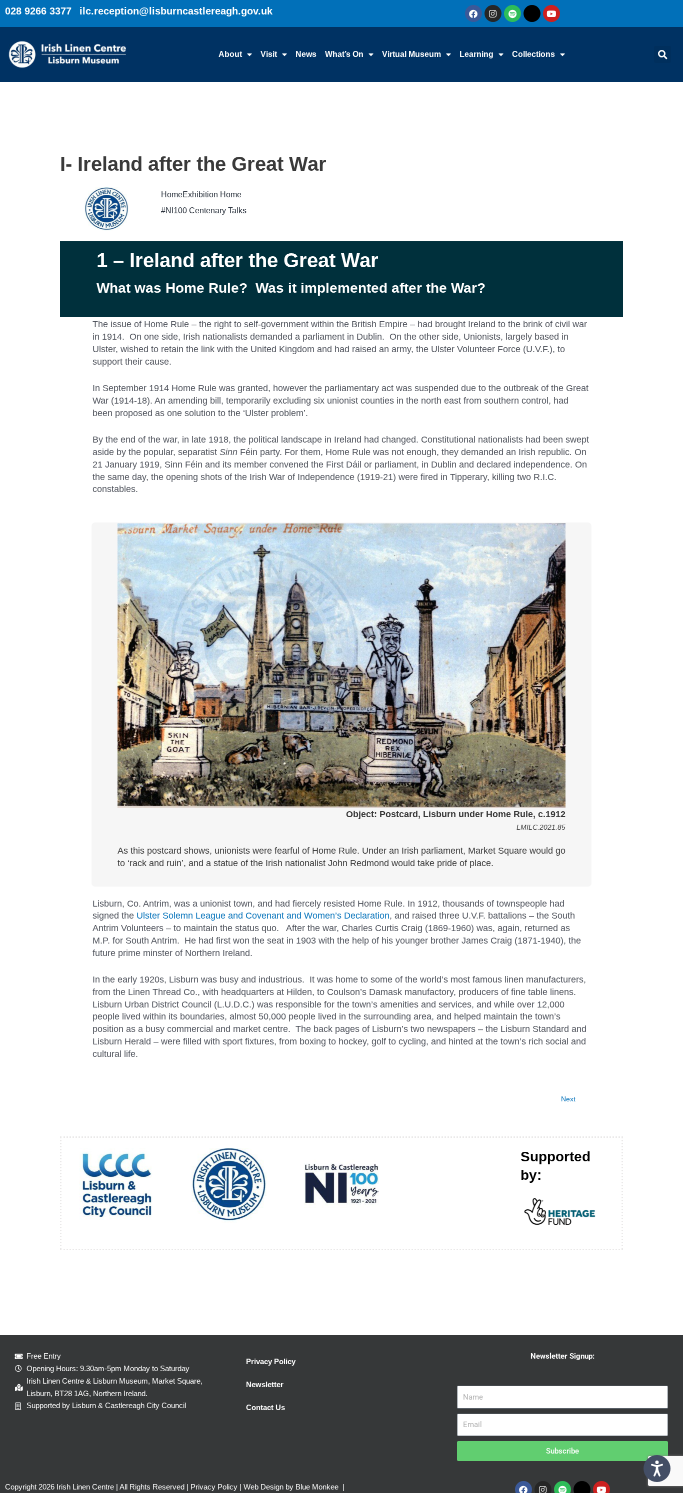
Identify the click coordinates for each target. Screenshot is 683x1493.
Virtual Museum (411, 54)
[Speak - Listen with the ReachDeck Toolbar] (657, 1468)
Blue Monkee (317, 1487)
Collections (533, 54)
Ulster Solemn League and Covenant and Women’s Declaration (263, 916)
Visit (268, 54)
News (306, 54)
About (230, 54)
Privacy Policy (271, 1361)
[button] (662, 54)
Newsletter (265, 1384)
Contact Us (265, 1407)
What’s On (344, 54)
